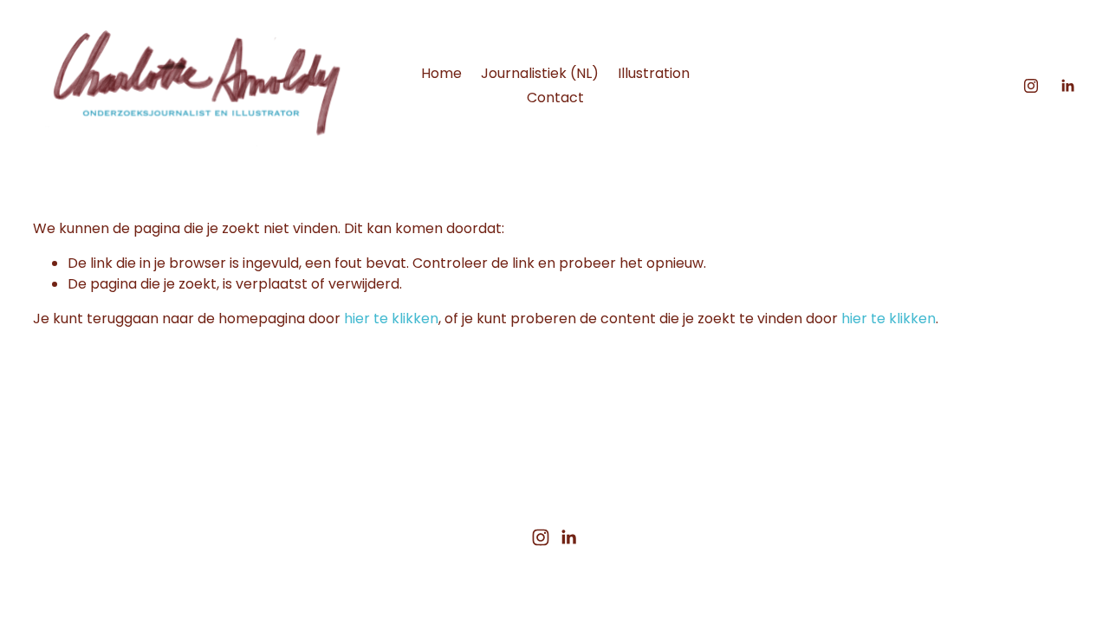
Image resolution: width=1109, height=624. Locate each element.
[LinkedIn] (1067, 85)
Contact (555, 97)
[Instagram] (1031, 85)
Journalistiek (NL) (540, 73)
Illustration (654, 73)
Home (441, 73)
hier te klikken (391, 318)
